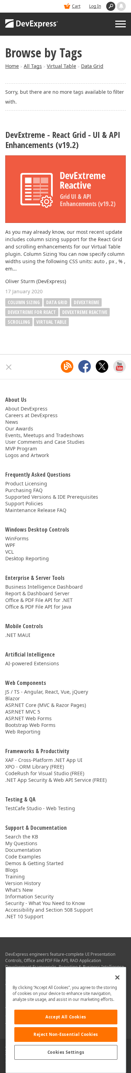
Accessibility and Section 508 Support (49, 909)
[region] (66, 1020)
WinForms (17, 538)
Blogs (11, 870)
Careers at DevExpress (31, 415)
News (11, 422)
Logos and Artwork (27, 455)
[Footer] (9, 367)
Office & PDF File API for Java (38, 606)
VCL (9, 551)
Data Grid (92, 66)
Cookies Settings (66, 1052)
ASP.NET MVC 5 (22, 711)
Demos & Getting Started (34, 863)
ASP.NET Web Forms (28, 718)
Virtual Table (61, 66)
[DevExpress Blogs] (67, 366)
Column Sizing (24, 302)
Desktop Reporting (27, 558)
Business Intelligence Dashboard (44, 586)
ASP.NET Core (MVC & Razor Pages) (45, 705)
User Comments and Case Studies (45, 442)
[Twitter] (102, 366)
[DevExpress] (31, 24)
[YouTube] (119, 366)
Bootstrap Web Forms (30, 725)
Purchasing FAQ (24, 490)
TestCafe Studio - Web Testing (40, 808)
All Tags (33, 66)
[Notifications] (121, 6)
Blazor (12, 698)
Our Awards (19, 428)
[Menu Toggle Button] (120, 24)
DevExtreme (86, 302)
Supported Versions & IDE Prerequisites (51, 496)
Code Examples (23, 856)
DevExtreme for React (32, 312)
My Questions (21, 843)
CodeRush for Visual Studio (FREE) (44, 773)
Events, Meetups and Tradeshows (44, 435)
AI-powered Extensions (32, 663)
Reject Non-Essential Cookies (66, 1034)
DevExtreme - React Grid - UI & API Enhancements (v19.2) (62, 140)
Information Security (29, 896)
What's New (19, 889)
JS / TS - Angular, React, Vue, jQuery (46, 691)
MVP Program (21, 448)
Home (12, 66)
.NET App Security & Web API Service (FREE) (56, 780)
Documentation (23, 850)
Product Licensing (26, 483)
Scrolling (19, 321)
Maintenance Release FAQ (35, 510)
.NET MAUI (17, 635)
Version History (23, 883)
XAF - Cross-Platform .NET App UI (43, 760)
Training (15, 876)
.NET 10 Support (24, 916)
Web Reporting (23, 731)
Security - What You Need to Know (45, 903)
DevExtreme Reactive (84, 312)
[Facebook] (84, 366)
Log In (95, 6)
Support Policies (24, 503)
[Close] (117, 977)
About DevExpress (26, 408)
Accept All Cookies (65, 1016)
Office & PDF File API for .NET (39, 600)
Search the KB (21, 836)
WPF (10, 545)
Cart (76, 6)
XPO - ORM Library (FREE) (34, 766)
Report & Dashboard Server (37, 593)
